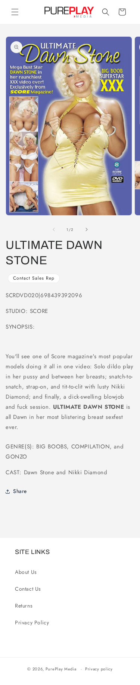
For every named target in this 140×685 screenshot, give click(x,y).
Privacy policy (99, 669)
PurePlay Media (61, 669)
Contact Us (28, 589)
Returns (23, 605)
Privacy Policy (32, 622)
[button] (15, 12)
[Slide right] (86, 229)
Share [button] (20, 491)
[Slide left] (54, 229)
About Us (26, 572)
